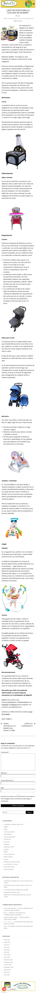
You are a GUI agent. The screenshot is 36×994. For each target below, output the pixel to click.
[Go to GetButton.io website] (4, 992)
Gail (5, 926)
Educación (7, 842)
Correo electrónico (7, 780)
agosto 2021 (7, 942)
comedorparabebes (26, 18)
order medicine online (10, 908)
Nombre (4, 773)
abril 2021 (7, 952)
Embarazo (7, 844)
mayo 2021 (7, 950)
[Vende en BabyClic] (28, 7)
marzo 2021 (7, 955)
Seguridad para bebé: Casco (12, 892)
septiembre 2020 (8, 967)
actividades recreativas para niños (13, 824)
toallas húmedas (8, 869)
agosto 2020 (7, 970)
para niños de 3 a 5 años (11, 864)
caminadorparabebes (12, 18)
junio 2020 (7, 975)
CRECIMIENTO (8, 834)
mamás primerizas (9, 854)
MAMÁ (6, 852)
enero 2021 (7, 957)
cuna (32, 18)
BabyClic (6, 827)
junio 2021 (7, 947)
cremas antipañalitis (9, 837)
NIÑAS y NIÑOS (8, 857)
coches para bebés (9, 832)
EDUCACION (7, 839)
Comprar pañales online (10, 917)
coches (19, 18)
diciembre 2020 (8, 960)
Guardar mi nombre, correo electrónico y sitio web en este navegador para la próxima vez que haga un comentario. (18, 799)
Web (2, 788)
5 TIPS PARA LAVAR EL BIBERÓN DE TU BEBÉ (16, 890)
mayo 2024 (7, 940)
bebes (5, 18)
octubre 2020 (7, 965)
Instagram (13, 705)
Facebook (5, 705)
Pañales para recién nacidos (12, 862)
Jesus (5, 913)
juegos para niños (9, 847)
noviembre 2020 (8, 962)
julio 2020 (6, 972)
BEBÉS (18, 16)
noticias (6, 859)
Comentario (5, 752)
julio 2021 (6, 945)
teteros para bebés (9, 867)
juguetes (6, 849)
